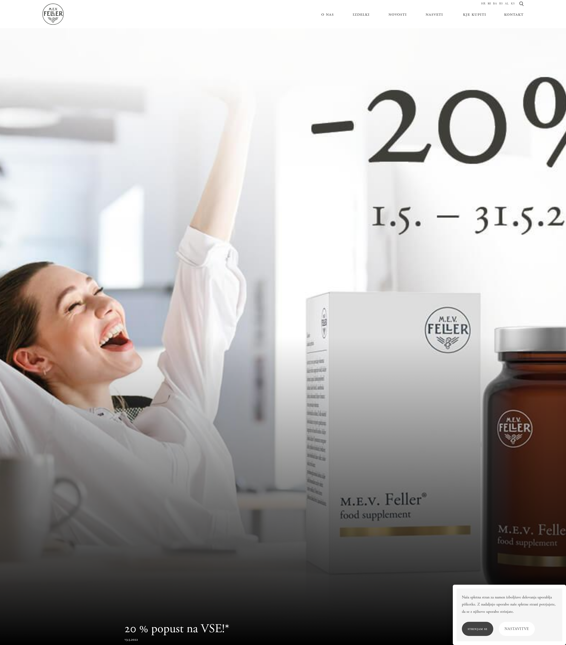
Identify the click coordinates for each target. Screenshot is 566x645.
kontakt (514, 14)
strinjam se (478, 628)
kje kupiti (474, 14)
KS (513, 3)
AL (507, 3)
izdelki (361, 14)
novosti (397, 14)
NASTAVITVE (517, 628)
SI (489, 3)
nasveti (434, 14)
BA (495, 3)
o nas (327, 14)
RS (501, 3)
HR (483, 3)
